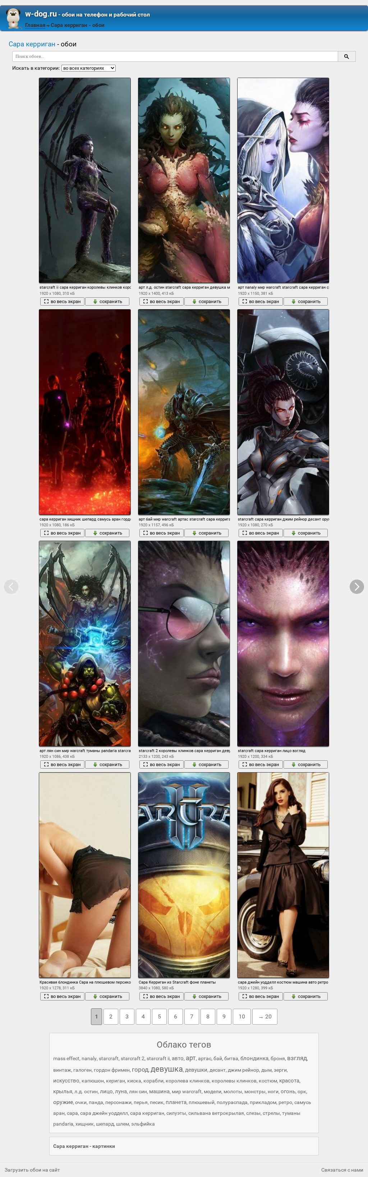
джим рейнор (243, 1070)
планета (176, 1102)
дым (266, 1070)
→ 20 (265, 1016)
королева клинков (188, 1081)
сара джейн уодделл (104, 1113)
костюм (268, 1081)
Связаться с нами (342, 1170)
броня (278, 1058)
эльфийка (143, 1124)
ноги (273, 1091)
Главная (35, 25)
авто (178, 1058)
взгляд (297, 1058)
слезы (253, 1113)
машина (159, 1091)
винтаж (62, 1070)
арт (191, 1058)
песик (157, 1102)
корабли (153, 1081)
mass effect (66, 1058)
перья (141, 1102)
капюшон (93, 1081)
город (140, 1069)
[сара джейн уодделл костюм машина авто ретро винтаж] (283, 874)
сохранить (111, 301)
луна (121, 1091)
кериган (115, 1081)
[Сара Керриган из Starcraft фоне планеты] (184, 874)
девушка (167, 1068)
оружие (63, 1102)
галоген (82, 1070)
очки (81, 1102)
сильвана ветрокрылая (216, 1113)
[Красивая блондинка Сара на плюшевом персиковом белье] (85, 874)
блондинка (254, 1058)
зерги (280, 1070)
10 (242, 1016)
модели (212, 1091)
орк (302, 1091)
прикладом (263, 1102)
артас (204, 1058)
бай (217, 1058)
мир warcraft (187, 1091)
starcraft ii (158, 1058)
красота (289, 1080)
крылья (62, 1091)
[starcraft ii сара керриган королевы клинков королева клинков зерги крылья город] (85, 180)
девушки (196, 1070)
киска (134, 1081)
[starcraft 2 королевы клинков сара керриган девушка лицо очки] (184, 643)
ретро (285, 1102)
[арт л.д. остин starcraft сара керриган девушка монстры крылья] (184, 180)
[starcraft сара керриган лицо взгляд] (283, 643)
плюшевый (202, 1102)
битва (231, 1058)
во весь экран (66, 301)
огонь (288, 1091)
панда (96, 1102)
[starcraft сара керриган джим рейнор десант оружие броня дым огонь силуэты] (283, 411)
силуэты (176, 1113)
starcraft (109, 1058)
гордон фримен (112, 1070)
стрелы (271, 1113)
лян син (138, 1091)
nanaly (89, 1058)
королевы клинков (234, 1081)
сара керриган (147, 1113)
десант (218, 1070)
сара (72, 1113)
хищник (84, 1124)
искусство (66, 1080)
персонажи (118, 1102)
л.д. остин (86, 1091)
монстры (255, 1091)
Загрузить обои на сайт (32, 1170)
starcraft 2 (132, 1058)
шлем (122, 1124)
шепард (105, 1124)
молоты (233, 1091)
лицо (106, 1091)
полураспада (232, 1102)
